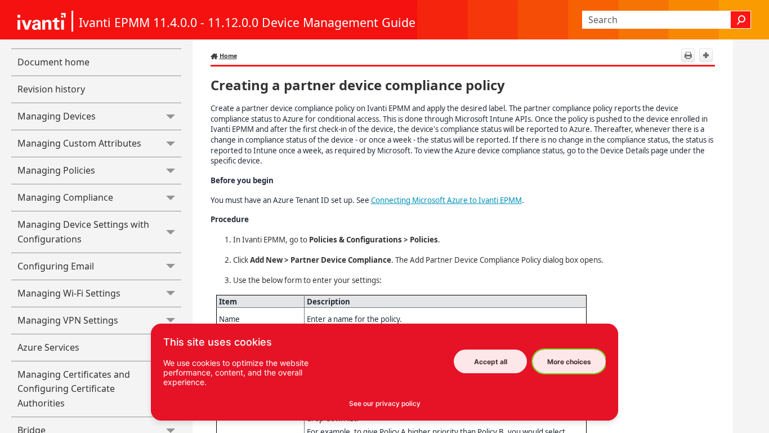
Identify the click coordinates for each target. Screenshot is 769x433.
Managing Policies (56, 170)
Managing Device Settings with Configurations (83, 231)
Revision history (51, 89)
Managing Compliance (65, 197)
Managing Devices (56, 116)
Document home (53, 62)
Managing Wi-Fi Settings (68, 293)
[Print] (688, 55)
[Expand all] (706, 55)
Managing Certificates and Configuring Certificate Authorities (73, 388)
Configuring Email (55, 266)
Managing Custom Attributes (79, 143)
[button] (741, 20)
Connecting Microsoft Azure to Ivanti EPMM (446, 200)
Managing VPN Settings (67, 320)
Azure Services (48, 347)
